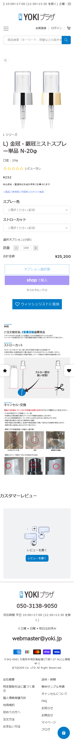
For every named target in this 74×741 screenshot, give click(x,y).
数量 (6, 248)
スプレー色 (11, 201)
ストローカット (14, 219)
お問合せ (47, 715)
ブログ (46, 730)
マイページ (49, 722)
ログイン (56, 28)
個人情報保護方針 (14, 698)
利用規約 (9, 705)
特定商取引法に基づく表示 (19, 689)
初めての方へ (11, 712)
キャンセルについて (54, 694)
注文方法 (9, 719)
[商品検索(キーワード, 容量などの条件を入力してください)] (66, 40)
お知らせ (47, 708)
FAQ (44, 701)
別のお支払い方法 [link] (37, 290)
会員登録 (41, 28)
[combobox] (37, 40)
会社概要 (9, 679)
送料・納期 (49, 679)
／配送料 (17, 184)
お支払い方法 (11, 726)
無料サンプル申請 (53, 687)
